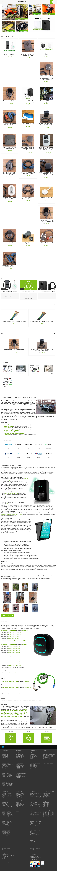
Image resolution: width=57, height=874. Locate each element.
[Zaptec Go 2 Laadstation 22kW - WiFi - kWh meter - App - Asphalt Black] (27, 46)
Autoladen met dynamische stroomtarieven (35, 837)
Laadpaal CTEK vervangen (7, 775)
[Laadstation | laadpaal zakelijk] (21, 368)
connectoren (15, 710)
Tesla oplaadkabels (19, 757)
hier (32, 568)
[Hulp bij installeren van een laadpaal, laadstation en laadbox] (20, 597)
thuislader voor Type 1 (13, 673)
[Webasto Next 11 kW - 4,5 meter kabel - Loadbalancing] (46, 213)
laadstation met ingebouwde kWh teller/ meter (11, 514)
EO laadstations (32, 754)
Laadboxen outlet (8, 426)
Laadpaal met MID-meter (48, 374)
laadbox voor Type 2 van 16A (14, 636)
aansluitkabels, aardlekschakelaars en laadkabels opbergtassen (14, 715)
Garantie (3, 858)
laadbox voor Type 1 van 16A (14, 632)
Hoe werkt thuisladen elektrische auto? (34, 800)
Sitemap (3, 857)
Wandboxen (4, 753)
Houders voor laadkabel (47, 762)
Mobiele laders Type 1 (20, 774)
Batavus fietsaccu (46, 793)
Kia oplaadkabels (19, 764)
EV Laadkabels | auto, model (35, 374)
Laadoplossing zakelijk (20, 804)
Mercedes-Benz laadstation (7, 771)
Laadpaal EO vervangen (6, 778)
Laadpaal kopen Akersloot (7, 819)
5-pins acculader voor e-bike (48, 814)
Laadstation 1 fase (5, 762)
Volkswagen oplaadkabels (20, 755)
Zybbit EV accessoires (34, 758)
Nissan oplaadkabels (19, 753)
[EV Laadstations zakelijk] (35, 9)
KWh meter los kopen (47, 757)
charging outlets (8, 713)
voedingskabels (23, 710)
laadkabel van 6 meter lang (14, 661)
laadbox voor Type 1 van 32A (14, 634)
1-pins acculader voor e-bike (48, 811)
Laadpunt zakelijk (19, 803)
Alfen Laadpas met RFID (28, 123)
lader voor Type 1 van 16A (14, 646)
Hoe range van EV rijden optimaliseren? (34, 833)
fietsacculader (27, 687)
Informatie (14, 327)
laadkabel (24, 644)
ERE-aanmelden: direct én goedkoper (47, 291)
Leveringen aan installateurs (7, 788)
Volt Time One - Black (9, 243)
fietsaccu (26, 681)
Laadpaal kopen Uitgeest (6, 808)
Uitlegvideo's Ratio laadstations (35, 769)
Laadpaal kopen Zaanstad (6, 817)
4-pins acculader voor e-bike (48, 813)
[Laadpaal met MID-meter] (49, 368)
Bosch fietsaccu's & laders (34, 759)
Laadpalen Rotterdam (6, 835)
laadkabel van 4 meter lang (14, 659)
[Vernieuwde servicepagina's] (28, 285)
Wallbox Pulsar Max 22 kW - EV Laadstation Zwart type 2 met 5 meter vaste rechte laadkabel (28, 149)
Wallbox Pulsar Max (33, 766)
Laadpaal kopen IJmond (6, 825)
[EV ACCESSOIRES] (7, 381)
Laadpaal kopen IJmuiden (6, 811)
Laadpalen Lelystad (5, 833)
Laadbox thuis (4, 803)
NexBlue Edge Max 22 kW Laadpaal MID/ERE (9, 148)
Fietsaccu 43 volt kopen (47, 806)
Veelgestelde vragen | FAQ (7, 848)
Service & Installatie (8, 615)
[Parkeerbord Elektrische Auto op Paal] (46, 93)
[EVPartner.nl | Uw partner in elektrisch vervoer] (21, 2)
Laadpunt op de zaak (20, 806)
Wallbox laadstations (33, 764)
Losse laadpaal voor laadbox (48, 752)
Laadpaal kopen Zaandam (7, 814)
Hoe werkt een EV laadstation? (35, 793)
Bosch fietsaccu (46, 794)
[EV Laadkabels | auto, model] (35, 368)
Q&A (35, 566)
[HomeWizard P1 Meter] (46, 190)
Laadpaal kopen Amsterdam (7, 822)
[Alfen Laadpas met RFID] (27, 116)
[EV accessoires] (8, 26)
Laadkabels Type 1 (19, 766)
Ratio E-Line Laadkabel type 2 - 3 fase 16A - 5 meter (28, 198)
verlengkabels (4, 712)
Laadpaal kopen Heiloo (6, 820)
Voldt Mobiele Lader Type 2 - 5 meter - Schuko (9, 266)
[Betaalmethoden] (31, 861)
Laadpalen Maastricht (6, 834)
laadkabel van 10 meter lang (14, 665)
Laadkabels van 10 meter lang (21, 779)
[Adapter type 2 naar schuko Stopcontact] (27, 235)
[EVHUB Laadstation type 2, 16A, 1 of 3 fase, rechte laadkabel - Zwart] (46, 116)
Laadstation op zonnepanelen (7, 764)
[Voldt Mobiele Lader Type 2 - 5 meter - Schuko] (9, 258)
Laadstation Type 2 (5, 758)
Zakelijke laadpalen (19, 796)
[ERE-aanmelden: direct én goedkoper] (47, 285)
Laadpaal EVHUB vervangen (7, 781)
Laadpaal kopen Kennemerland (5, 824)
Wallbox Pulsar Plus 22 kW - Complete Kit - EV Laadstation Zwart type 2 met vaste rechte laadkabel (46, 174)
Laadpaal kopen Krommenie (7, 815)
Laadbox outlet (5, 756)
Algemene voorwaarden (6, 850)
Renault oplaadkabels (20, 756)
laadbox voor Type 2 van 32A (14, 638)
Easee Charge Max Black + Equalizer (46, 53)
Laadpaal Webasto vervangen (7, 787)
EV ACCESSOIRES (7, 386)
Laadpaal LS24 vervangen (6, 782)
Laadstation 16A (5, 759)
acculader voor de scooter (18, 693)
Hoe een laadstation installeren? (33, 795)
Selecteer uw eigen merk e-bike (10, 681)
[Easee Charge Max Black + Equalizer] (46, 46)
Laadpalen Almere (5, 827)
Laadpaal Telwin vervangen (7, 785)
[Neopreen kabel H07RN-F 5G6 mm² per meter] (14, 315)
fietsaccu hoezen (18, 716)
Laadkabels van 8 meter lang (21, 778)
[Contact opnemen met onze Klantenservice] (28, 738)
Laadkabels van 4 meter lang (21, 776)
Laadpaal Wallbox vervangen (7, 786)
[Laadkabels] (48, 9)
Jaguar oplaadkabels (19, 758)
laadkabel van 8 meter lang (14, 663)
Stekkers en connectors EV (48, 756)
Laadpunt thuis (5, 802)
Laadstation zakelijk (5, 755)
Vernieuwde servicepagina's (28, 291)
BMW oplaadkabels (19, 759)
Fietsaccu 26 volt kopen (47, 804)
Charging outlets (46, 760)
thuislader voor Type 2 (13, 675)
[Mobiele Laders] (22, 26)
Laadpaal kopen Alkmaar (6, 821)
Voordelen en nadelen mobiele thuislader (34, 803)
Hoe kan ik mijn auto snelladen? (33, 828)
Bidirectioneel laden (33, 835)
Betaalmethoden (5, 854)
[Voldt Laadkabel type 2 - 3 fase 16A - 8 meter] (27, 165)
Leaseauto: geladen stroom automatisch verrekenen (21, 808)
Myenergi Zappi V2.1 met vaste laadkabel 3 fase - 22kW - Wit (9, 199)
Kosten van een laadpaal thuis (7, 800)
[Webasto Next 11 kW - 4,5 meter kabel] (9, 93)
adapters (9, 710)
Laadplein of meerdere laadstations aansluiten (20, 794)
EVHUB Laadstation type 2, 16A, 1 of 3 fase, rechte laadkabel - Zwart (46, 125)
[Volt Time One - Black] (9, 235)
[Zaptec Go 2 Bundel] (42, 24)
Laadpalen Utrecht (5, 836)
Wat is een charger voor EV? (35, 806)
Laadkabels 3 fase (19, 772)
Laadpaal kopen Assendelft (7, 813)
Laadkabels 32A (18, 769)
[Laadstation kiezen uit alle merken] (28, 449)
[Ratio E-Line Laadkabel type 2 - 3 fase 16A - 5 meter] (27, 190)
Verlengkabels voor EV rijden (48, 755)
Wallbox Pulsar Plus (33, 765)
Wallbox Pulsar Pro (33, 767)
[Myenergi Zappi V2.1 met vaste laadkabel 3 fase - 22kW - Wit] (9, 190)
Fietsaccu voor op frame (47, 810)
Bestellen (9, 59)
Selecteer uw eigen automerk (8, 630)
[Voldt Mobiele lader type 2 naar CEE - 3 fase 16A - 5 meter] (9, 116)
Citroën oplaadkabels (20, 765)
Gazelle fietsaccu (46, 796)
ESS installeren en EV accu (34, 834)
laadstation (25, 630)
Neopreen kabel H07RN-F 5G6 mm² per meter (14, 321)
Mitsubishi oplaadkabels (20, 760)
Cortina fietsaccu (46, 795)
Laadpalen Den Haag (6, 830)
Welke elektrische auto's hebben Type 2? (34, 817)
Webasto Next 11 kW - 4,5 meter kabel (9, 101)
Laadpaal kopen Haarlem (6, 826)
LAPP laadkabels (33, 755)
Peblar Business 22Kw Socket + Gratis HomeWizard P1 (9, 53)
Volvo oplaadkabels (19, 762)
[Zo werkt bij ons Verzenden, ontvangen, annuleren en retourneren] (10, 738)
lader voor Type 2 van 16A (14, 650)
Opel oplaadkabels (19, 752)
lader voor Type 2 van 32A (14, 652)
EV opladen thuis (5, 798)
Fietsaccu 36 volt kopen (47, 805)
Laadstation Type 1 (5, 757)
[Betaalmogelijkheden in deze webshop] (46, 738)
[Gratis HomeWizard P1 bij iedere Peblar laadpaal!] (10, 285)
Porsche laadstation (5, 768)
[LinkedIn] (3, 746)
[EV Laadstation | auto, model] (7, 368)
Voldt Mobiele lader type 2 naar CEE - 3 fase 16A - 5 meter (10, 125)
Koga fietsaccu (46, 798)
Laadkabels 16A (18, 768)
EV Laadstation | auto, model (7, 374)
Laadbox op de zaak (19, 805)
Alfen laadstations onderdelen (35, 768)
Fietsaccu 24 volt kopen (47, 803)
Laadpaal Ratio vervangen (7, 784)
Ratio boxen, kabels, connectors (33, 757)
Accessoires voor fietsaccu (48, 763)
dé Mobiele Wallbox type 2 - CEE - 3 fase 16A (46, 243)
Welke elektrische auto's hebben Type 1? (34, 815)
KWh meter (19, 712)
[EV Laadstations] (15, 12)
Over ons (3, 849)
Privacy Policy (4, 853)
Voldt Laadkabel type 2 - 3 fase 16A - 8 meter (28, 173)
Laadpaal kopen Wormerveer (7, 816)
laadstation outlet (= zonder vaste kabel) (17, 640)
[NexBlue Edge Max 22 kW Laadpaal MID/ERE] (9, 140)
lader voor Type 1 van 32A (14, 648)
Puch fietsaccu (46, 800)
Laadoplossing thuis (5, 804)
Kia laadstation (4, 769)
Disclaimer (4, 851)
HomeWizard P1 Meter (46, 197)
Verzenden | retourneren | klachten (9, 855)
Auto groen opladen (33, 841)
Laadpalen (4, 752)
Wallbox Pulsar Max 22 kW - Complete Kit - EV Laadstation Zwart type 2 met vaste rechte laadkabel (46, 77)
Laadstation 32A (5, 760)
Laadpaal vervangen (6, 773)
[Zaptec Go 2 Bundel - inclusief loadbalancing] (27, 93)
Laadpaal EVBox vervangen (7, 779)
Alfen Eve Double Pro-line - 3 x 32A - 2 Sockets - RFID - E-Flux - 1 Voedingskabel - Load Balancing (46, 149)
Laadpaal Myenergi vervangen (7, 783)
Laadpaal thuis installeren (7, 795)
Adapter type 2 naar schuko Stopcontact (28, 243)
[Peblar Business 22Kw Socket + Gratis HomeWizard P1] (9, 46)
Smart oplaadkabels (19, 763)
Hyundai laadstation (5, 772)
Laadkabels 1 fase (19, 771)
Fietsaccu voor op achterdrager (46, 808)
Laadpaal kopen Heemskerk (7, 807)
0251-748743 (4, 860)
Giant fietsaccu (46, 797)
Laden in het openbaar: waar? (35, 796)
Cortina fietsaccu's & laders (35, 763)
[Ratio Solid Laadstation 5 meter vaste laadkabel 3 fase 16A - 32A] (9, 165)
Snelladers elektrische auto (21, 773)
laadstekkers (12, 712)
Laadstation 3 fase (5, 763)
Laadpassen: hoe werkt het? (7, 801)
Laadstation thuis (5, 754)
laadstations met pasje (12, 503)
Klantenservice (5, 856)
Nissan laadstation (5, 767)
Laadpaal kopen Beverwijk (7, 806)
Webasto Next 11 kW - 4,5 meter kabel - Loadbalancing (46, 220)
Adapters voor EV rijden (47, 753)
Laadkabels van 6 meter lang (21, 777)
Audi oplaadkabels (19, 754)
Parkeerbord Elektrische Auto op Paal (46, 101)
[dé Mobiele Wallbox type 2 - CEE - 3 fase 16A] (46, 235)
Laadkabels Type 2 (19, 767)
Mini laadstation (5, 766)
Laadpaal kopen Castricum (7, 810)
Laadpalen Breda (5, 829)
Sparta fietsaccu (46, 802)
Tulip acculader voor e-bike (48, 815)
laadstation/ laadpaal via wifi (11, 493)
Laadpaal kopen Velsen (6, 812)
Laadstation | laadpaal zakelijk (21, 374)
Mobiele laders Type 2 (20, 775)
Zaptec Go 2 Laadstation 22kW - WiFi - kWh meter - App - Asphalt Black (28, 54)
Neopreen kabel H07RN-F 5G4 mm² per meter (41, 321)
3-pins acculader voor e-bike (48, 812)
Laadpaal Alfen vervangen (7, 774)
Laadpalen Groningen (6, 832)
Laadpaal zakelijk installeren (21, 800)
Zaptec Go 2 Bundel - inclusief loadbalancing (28, 101)
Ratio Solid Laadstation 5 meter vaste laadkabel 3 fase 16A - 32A (9, 174)
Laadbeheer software (20, 797)
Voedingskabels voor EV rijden (49, 754)
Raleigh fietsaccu (46, 801)
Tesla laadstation (5, 765)
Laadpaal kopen (5, 805)
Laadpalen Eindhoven (6, 831)
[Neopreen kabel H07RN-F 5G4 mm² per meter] (42, 315)
